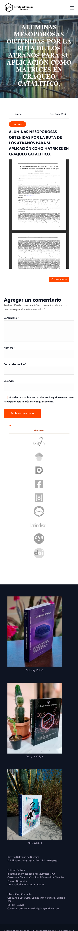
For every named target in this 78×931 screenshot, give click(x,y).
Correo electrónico (15, 364)
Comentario (11, 318)
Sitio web (9, 381)
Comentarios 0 (59, 279)
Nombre (9, 348)
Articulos (18, 124)
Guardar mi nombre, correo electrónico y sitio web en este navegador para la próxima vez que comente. (38, 400)
